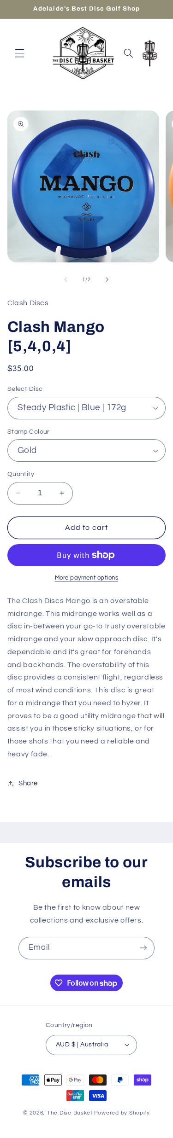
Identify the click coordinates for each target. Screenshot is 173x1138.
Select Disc (25, 389)
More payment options (87, 578)
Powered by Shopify (122, 1112)
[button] (19, 53)
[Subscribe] (143, 948)
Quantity (20, 474)
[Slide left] (65, 280)
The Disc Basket (70, 1112)
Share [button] (28, 783)
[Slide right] (107, 280)
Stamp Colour (28, 432)
